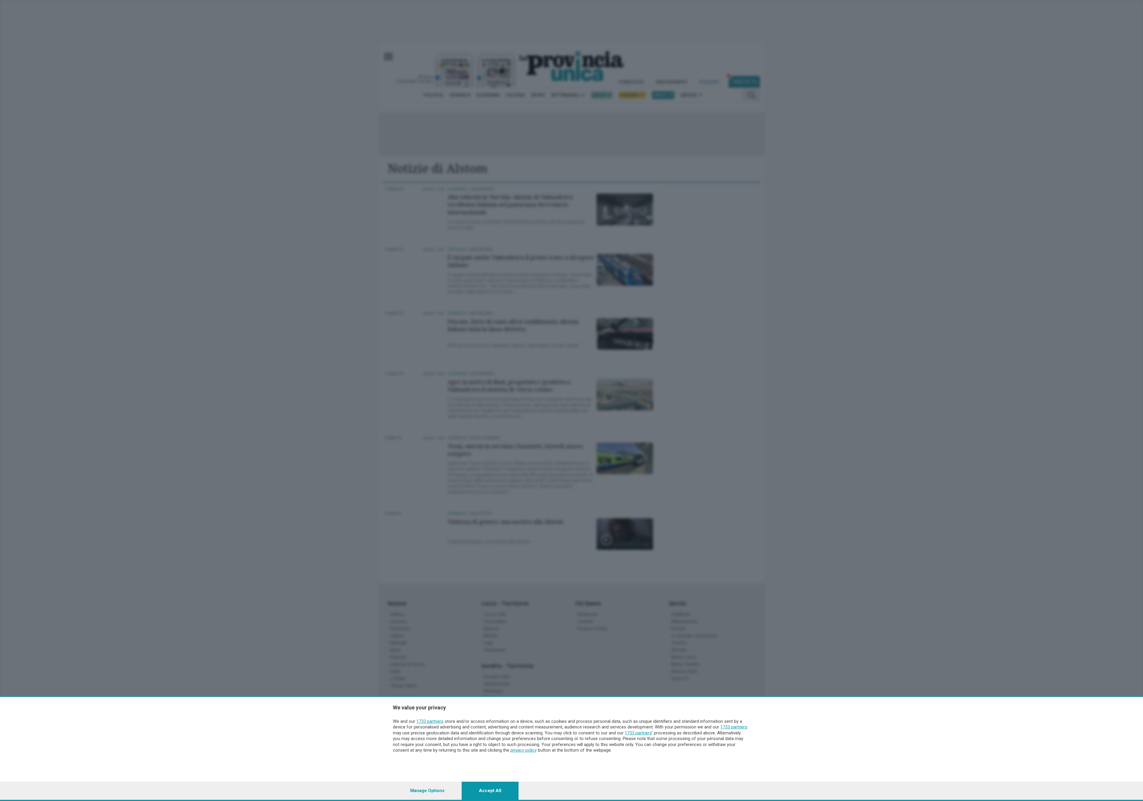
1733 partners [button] (430, 721)
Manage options (427, 790)
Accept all (490, 790)
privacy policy (523, 750)
